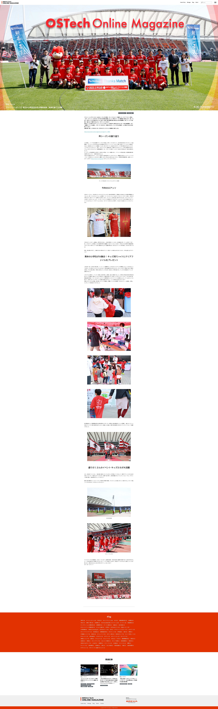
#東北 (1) (103, 645)
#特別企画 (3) (92, 636)
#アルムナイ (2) (98, 638)
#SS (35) (116, 620)
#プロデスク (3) (99, 636)
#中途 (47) (99, 620)
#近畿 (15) (115, 625)
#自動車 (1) (100, 643)
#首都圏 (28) (130, 620)
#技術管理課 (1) (130, 645)
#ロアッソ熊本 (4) (110, 634)
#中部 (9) (107, 627)
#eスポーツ (83, 683)
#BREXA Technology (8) (93, 629)
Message (189, 2)
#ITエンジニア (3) (84, 636)
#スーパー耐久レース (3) (130, 634)
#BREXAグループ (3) (120, 634)
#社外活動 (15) (122, 625)
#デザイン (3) (107, 636)
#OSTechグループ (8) (104, 629)
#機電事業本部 (84, 686)
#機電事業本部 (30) (123, 620)
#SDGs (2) (113, 638)
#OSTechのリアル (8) (115, 627)
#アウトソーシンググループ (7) (120, 629)
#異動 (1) (129, 643)
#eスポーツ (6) (132, 629)
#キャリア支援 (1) (115, 641)
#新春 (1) (88, 641)
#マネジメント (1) (84, 647)
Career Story (182, 2)
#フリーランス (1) (108, 643)
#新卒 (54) (83, 620)
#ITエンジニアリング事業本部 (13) (88, 627)
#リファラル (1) (122, 643)
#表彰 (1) (124, 645)
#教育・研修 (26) (89, 622)
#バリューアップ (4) (101, 634)
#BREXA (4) (93, 634)
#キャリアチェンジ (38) (108, 620)
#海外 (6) (125, 631)
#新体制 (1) (97, 645)
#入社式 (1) (94, 643)
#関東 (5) (130, 631)
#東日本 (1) (131, 641)
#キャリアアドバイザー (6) (86, 631)
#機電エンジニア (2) (85, 638)
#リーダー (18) (123, 622)
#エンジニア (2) (124, 636)
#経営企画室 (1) (117, 645)
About (197, 2)
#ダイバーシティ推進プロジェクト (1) (97, 647)
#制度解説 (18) (131, 622)
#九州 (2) (118, 638)
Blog (193, 2)
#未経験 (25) (97, 622)
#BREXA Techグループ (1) (86, 643)
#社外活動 (90, 686)
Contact (102, 703)
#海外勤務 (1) (91, 645)
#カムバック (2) (106, 638)
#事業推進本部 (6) (103, 631)
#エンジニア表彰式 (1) (106, 641)
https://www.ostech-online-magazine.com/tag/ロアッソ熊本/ (97, 131)
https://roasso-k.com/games (97, 158)
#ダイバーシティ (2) (115, 636)
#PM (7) (111, 629)
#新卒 (130, 683)
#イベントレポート (122, 113)
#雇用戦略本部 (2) (125, 638)
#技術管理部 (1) (124, 641)
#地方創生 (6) (96, 631)
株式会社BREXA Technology (131, 699)
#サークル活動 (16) (108, 625)
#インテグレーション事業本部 (86, 685)
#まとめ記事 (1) (110, 645)
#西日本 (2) (132, 638)
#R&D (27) (83, 622)
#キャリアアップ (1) (96, 641)
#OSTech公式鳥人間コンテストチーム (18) (110, 622)
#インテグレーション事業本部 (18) (88, 625)
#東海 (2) (92, 638)
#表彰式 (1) (83, 641)
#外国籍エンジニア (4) (85, 634)
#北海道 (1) (115, 643)
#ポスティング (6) (112, 631)
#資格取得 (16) (99, 625)
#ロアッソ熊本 (130, 113)
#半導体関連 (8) (84, 629)
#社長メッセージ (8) (125, 627)
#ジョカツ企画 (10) (100, 627)
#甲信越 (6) (119, 631)
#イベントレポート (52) (91, 620)
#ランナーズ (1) (84, 645)
